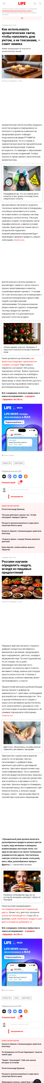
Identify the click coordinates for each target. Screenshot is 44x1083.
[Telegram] (15, 476)
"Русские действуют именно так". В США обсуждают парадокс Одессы (19, 516)
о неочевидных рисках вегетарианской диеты (19, 909)
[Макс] (9, 476)
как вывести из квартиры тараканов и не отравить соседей (19, 361)
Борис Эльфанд (9, 455)
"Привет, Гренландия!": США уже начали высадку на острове (19, 1061)
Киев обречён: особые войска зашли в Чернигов (18, 548)
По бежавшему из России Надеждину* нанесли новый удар (22, 1053)
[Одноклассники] (25, 476)
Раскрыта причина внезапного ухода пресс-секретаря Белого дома (20, 524)
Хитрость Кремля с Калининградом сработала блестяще (21, 532)
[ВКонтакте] (20, 476)
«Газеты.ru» (18, 240)
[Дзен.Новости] (4, 476)
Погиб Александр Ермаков (13, 509)
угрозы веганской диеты (13, 915)
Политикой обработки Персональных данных (17, 11)
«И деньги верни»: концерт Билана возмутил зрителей (21, 540)
